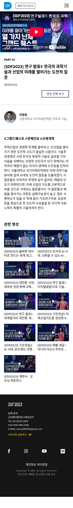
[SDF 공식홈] (15, 404)
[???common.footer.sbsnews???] (63, 451)
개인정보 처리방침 (36, 465)
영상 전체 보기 (55, 94)
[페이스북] (9, 451)
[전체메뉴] (66, 5)
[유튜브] (44, 451)
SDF (8, 5)
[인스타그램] (26, 451)
